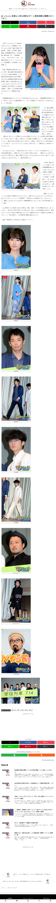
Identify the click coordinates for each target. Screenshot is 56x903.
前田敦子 (15, 710)
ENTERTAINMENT (6, 710)
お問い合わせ (46, 898)
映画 (27, 710)
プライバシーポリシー (28, 898)
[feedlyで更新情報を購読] (14, 755)
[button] (46, 26)
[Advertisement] (28, 36)
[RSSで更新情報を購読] (41, 755)
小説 (20, 710)
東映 (32, 710)
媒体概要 (10, 898)
